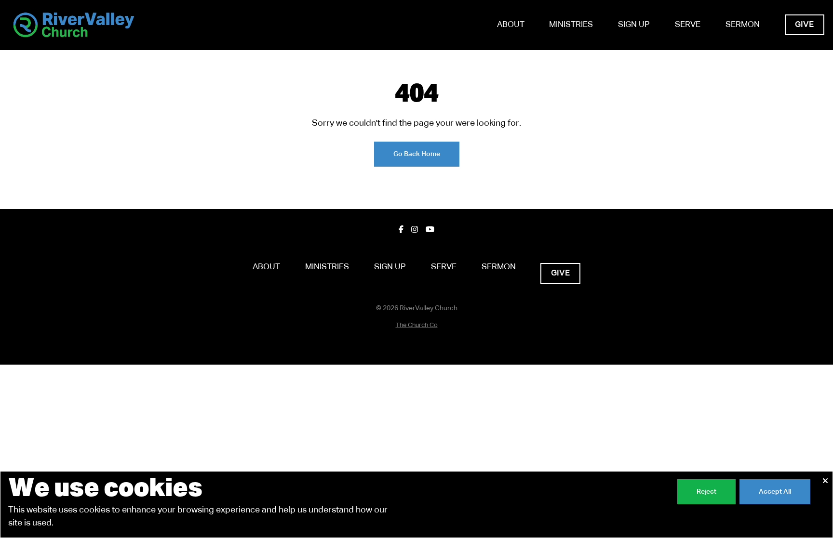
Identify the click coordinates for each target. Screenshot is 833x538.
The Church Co (417, 325)
